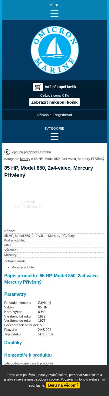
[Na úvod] (54, 50)
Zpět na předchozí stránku (31, 152)
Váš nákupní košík (60, 87)
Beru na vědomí (63, 385)
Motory (25, 159)
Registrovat (62, 115)
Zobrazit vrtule (14, 261)
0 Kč (65, 95)
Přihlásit (44, 115)
